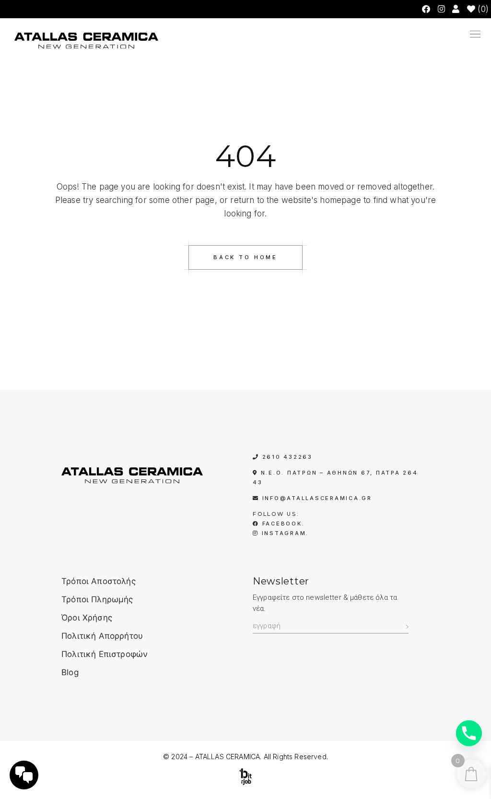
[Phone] (469, 733)
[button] (337, 36)
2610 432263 (287, 456)
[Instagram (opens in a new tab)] (441, 9)
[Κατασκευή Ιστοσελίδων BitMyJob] (245, 776)
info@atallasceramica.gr (317, 498)
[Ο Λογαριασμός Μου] (457, 9)
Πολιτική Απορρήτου (102, 636)
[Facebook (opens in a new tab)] (426, 9)
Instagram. (284, 533)
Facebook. (281, 523)
